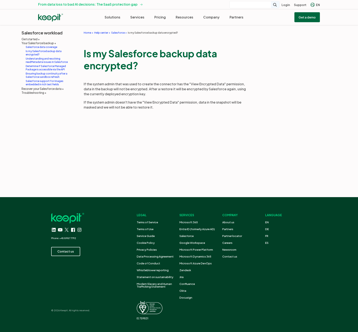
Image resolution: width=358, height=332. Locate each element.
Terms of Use (145, 229)
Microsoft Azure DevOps (195, 263)
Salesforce (186, 236)
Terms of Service (147, 222)
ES (266, 242)
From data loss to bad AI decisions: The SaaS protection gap (88, 4)
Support (300, 5)
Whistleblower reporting (153, 270)
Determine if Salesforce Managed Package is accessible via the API (46, 68)
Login (286, 5)
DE (267, 229)
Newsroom (229, 249)
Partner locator (232, 236)
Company (211, 17)
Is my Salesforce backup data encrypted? (44, 53)
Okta (182, 290)
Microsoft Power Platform (196, 249)
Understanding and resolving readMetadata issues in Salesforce (47, 60)
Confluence (187, 284)
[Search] (275, 4)
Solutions (112, 17)
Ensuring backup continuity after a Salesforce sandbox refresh (46, 75)
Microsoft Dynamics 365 (195, 256)
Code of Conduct (148, 263)
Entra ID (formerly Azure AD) (197, 229)
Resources (184, 17)
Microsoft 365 (188, 222)
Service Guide (146, 236)
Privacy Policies (147, 249)
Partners (236, 17)
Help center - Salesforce (97, 75)
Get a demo (307, 17)
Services (137, 17)
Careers (227, 242)
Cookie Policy (146, 242)
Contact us (229, 256)
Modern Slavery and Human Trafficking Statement (154, 285)
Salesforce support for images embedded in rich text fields (44, 82)
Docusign (185, 297)
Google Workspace (192, 242)
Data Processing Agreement (155, 256)
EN (318, 5)
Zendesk (185, 270)
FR (266, 236)
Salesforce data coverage (41, 47)
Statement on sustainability (155, 277)
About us (228, 222)
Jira (181, 277)
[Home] (50, 17)
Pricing (160, 17)
